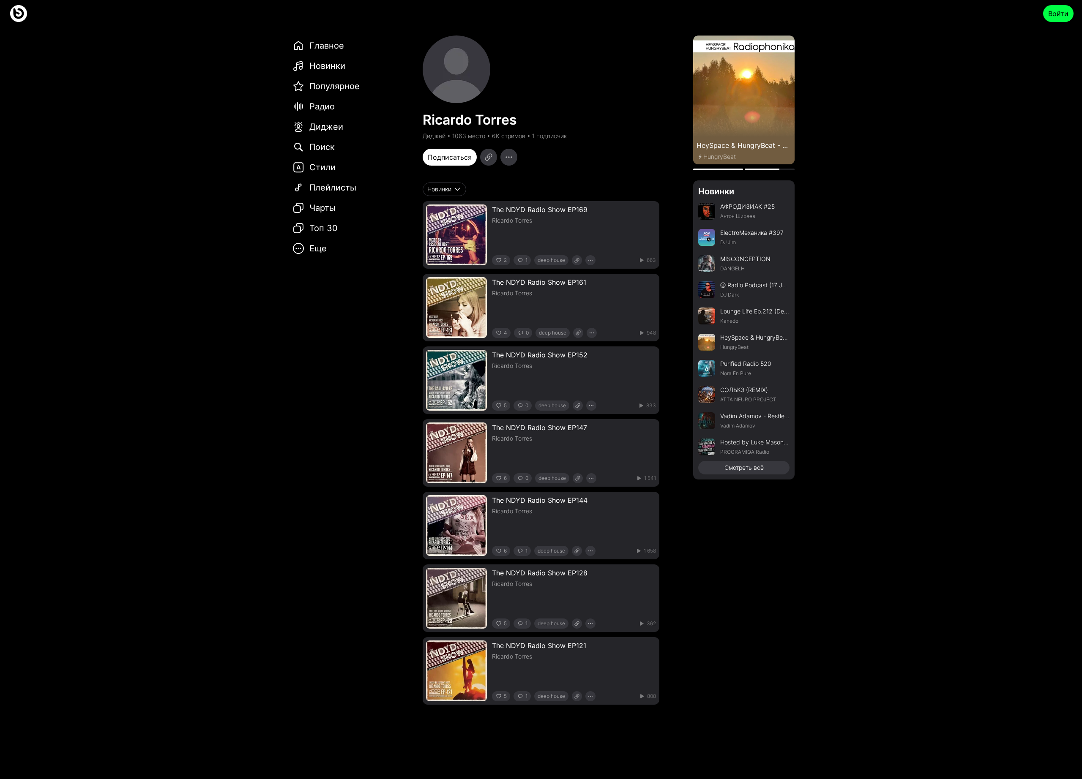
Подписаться (450, 157)
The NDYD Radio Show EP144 (539, 500)
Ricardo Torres (512, 220)
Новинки (716, 191)
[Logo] (18, 13)
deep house (551, 260)
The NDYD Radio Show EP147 (539, 427)
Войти (1058, 13)
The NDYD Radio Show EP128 (539, 573)
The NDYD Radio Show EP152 (539, 355)
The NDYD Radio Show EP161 (539, 282)
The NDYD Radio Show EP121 (539, 645)
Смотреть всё (744, 467)
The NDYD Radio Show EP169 (539, 209)
